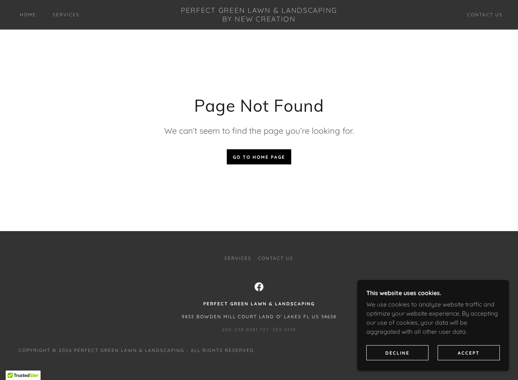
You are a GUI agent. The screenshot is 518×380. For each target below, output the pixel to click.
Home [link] (28, 14)
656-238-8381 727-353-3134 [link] (258, 329)
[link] (259, 19)
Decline (397, 353)
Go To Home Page (259, 157)
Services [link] (66, 14)
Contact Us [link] (485, 14)
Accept (469, 353)
